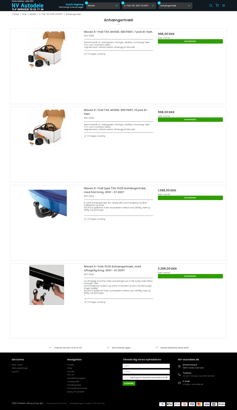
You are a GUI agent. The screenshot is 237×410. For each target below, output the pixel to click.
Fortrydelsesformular (77, 388)
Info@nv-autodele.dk (193, 384)
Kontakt (71, 371)
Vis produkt (190, 41)
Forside (70, 364)
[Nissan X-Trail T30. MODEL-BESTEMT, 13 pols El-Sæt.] (46, 143)
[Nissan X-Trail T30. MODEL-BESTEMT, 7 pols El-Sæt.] (46, 64)
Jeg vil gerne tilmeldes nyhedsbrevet (148, 377)
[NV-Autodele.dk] (28, 5)
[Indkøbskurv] (217, 6)
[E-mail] (146, 371)
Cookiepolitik (73, 381)
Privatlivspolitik (74, 385)
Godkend (129, 383)
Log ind (15, 371)
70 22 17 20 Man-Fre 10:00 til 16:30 (198, 376)
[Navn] (146, 365)
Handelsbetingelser (76, 378)
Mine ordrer (17, 364)
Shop (69, 368)
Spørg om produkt (75, 391)
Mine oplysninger (20, 368)
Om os (70, 374)
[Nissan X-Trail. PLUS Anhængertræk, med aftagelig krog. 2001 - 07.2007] (46, 299)
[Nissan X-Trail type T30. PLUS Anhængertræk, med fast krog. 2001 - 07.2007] (46, 221)
